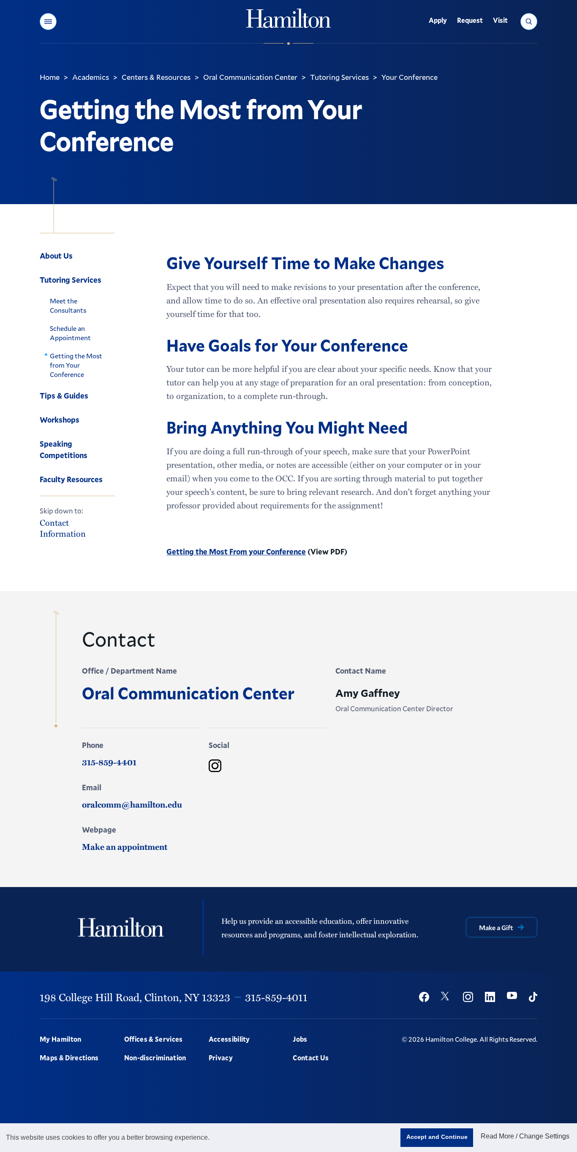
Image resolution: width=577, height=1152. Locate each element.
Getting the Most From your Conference (236, 551)
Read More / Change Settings (525, 1136)
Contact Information (63, 528)
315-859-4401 (109, 762)
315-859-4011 (276, 997)
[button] (48, 21)
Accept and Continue (437, 1136)
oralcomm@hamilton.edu (132, 804)
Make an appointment (124, 846)
